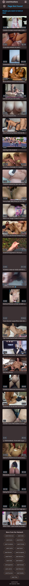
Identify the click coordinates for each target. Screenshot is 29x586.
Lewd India (9, 560)
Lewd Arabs (21, 536)
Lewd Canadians (9, 544)
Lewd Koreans (20, 564)
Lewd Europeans (20, 552)
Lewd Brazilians (12, 2)
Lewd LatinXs (8, 569)
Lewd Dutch (20, 548)
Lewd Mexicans (20, 569)
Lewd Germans (20, 556)
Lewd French (8, 556)
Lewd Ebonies (8, 552)
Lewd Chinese (20, 544)
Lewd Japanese (9, 564)
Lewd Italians (19, 560)
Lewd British (19, 540)
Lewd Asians (9, 540)
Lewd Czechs (9, 548)
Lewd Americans (9, 536)
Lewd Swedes (20, 573)
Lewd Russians (9, 573)
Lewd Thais (14, 577)
